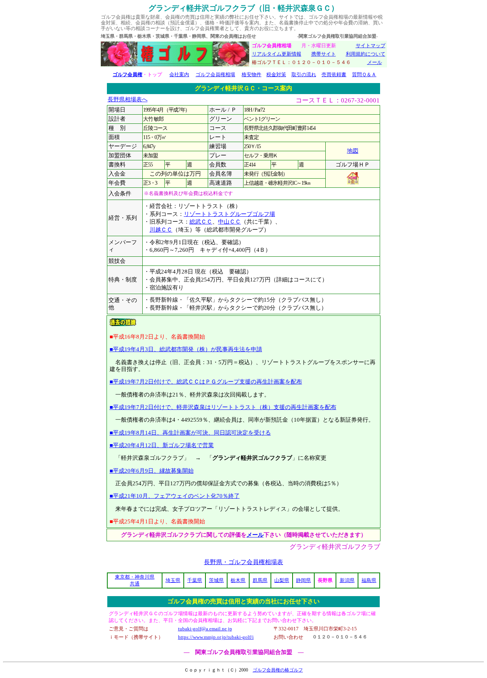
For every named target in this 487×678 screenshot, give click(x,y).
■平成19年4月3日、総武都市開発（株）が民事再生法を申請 (186, 349)
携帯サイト (323, 54)
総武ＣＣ (200, 222)
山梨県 (281, 580)
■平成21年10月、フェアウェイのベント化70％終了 (175, 496)
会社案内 (179, 74)
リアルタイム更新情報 (276, 54)
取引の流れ (303, 74)
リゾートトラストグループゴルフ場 (229, 214)
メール (374, 62)
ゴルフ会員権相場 (215, 74)
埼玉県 (173, 580)
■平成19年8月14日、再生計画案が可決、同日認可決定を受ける (190, 432)
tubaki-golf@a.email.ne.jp (205, 629)
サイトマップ (370, 45)
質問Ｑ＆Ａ (364, 74)
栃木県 (238, 580)
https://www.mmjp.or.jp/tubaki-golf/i (216, 637)
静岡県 (303, 580)
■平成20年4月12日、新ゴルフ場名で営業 (162, 445)
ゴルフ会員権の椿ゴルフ (278, 670)
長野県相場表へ (128, 99)
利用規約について (365, 54)
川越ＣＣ (161, 230)
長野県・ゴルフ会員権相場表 (243, 562)
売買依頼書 (333, 74)
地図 (352, 151)
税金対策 (276, 74)
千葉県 (194, 580)
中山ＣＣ (229, 222)
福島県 (368, 580)
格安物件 (251, 74)
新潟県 (347, 580)
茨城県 (216, 580)
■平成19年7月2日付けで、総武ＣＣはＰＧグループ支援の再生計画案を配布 (206, 381)
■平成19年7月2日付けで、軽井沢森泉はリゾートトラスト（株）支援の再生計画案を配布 (223, 407)
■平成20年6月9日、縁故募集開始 (152, 470)
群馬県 (260, 580)
